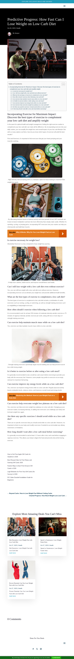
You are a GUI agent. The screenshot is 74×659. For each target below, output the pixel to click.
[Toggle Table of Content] (62, 84)
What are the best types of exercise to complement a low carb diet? (30, 95)
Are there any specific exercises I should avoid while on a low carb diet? (31, 107)
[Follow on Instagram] (37, 648)
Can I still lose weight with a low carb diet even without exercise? (29, 93)
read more (12, 553)
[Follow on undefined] (40, 648)
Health (18, 28)
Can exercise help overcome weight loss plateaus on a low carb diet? (31, 105)
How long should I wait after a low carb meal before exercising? (29, 109)
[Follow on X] (33, 648)
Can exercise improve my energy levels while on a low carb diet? (30, 103)
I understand (56, 657)
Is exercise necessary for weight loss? (22, 91)
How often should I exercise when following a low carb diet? (28, 97)
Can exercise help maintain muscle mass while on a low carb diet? (30, 99)
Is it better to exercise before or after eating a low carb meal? (28, 101)
